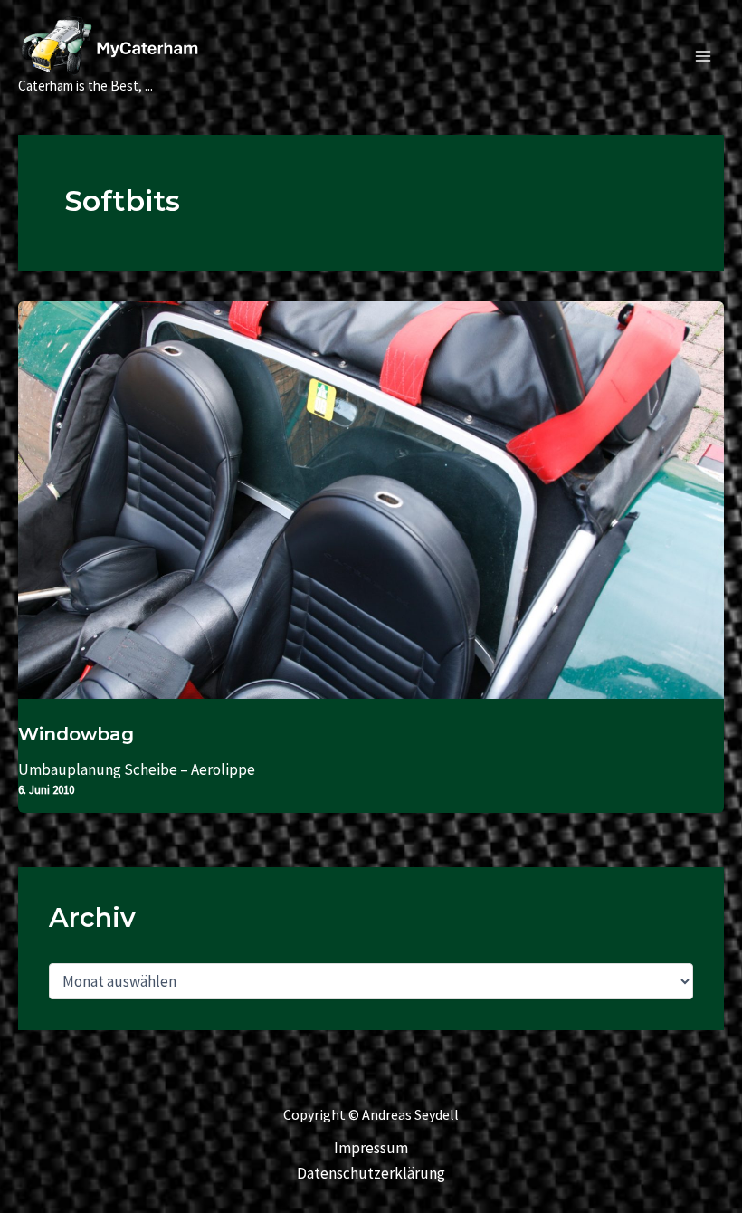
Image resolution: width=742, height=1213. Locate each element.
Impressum (371, 1148)
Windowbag (76, 734)
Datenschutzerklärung (371, 1173)
